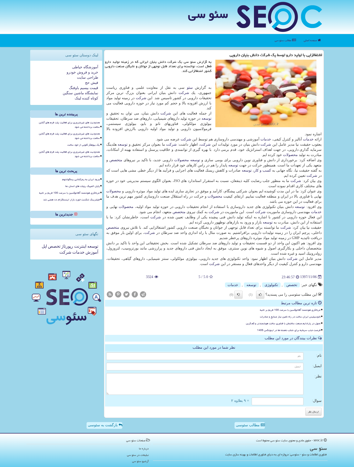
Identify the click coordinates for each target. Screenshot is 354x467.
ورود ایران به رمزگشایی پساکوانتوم (81, 179)
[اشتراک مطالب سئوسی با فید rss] (110, 294)
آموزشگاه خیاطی (85, 67)
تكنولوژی (271, 285)
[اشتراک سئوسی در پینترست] (118, 294)
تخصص (291, 285)
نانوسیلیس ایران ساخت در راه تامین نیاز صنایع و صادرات (290, 316)
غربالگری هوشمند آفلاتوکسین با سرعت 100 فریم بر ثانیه (290, 310)
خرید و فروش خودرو (82, 72)
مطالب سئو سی (283, 40)
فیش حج (91, 83)
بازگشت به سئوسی (103, 425)
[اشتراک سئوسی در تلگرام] (143, 294)
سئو (190, 88)
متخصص (115, 160)
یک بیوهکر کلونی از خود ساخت (83, 144)
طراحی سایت (87, 77)
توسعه (206, 118)
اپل (44, 246)
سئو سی (208, 14)
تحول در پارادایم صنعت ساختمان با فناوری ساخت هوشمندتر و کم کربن (283, 323)
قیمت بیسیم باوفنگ (83, 88)
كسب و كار (262, 170)
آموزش (91, 252)
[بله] (260, 295)
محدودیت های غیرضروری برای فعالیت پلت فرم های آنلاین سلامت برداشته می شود (69, 125)
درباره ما (144, 448)
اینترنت (79, 246)
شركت (184, 93)
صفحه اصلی (311, 40)
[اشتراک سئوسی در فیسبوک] (134, 294)
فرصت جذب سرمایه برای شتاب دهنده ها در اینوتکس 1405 (289, 330)
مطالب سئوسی (248, 425)
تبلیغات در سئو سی (138, 455)
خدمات (308, 139)
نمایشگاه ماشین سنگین (80, 93)
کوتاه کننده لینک (86, 98)
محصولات (290, 155)
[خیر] (238, 295)
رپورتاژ (66, 246)
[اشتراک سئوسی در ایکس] (126, 294)
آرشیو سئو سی (140, 461)
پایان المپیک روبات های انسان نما (82, 186)
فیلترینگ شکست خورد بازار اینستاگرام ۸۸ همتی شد (71, 199)
